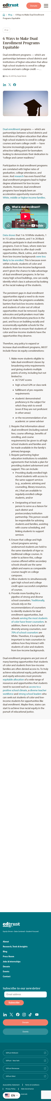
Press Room (8, 956)
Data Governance (27, 1089)
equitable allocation (13, 679)
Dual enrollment (11, 129)
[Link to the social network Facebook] (18, 1014)
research (19, 176)
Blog (10, 14)
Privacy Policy (10, 1089)
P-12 (6, 30)
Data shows (9, 235)
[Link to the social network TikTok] (30, 1014)
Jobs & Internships (12, 961)
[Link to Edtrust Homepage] (10, 5)
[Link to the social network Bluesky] (43, 1014)
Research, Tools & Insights (15, 946)
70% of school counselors (24, 632)
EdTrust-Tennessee (12, 1068)
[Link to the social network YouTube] (37, 1014)
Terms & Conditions (32, 1085)
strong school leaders (30, 693)
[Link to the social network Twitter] (11, 1014)
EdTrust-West (10, 1076)
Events (6, 971)
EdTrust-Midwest (12, 1053)
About (6, 941)
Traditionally (37, 600)
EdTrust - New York (12, 1061)
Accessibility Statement (11, 1085)
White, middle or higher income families (24, 197)
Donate (33, 5)
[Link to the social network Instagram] (24, 1014)
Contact (6, 976)
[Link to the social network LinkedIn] (5, 1014)
